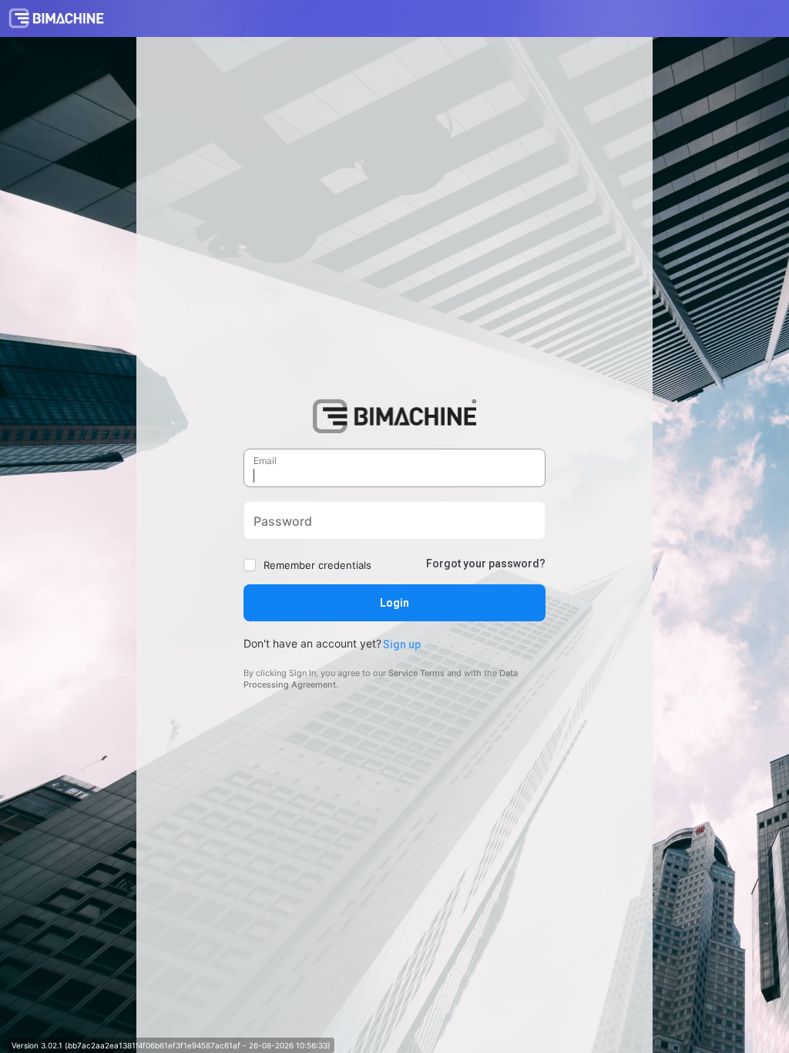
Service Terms (416, 673)
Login (394, 603)
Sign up (402, 644)
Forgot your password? (486, 563)
